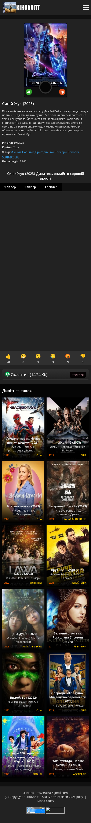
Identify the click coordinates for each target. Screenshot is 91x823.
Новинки (28, 152)
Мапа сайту (45, 801)
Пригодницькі (44, 152)
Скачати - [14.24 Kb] (47, 374)
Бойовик (74, 152)
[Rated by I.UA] (55, 812)
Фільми (16, 152)
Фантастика (10, 157)
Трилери (61, 152)
